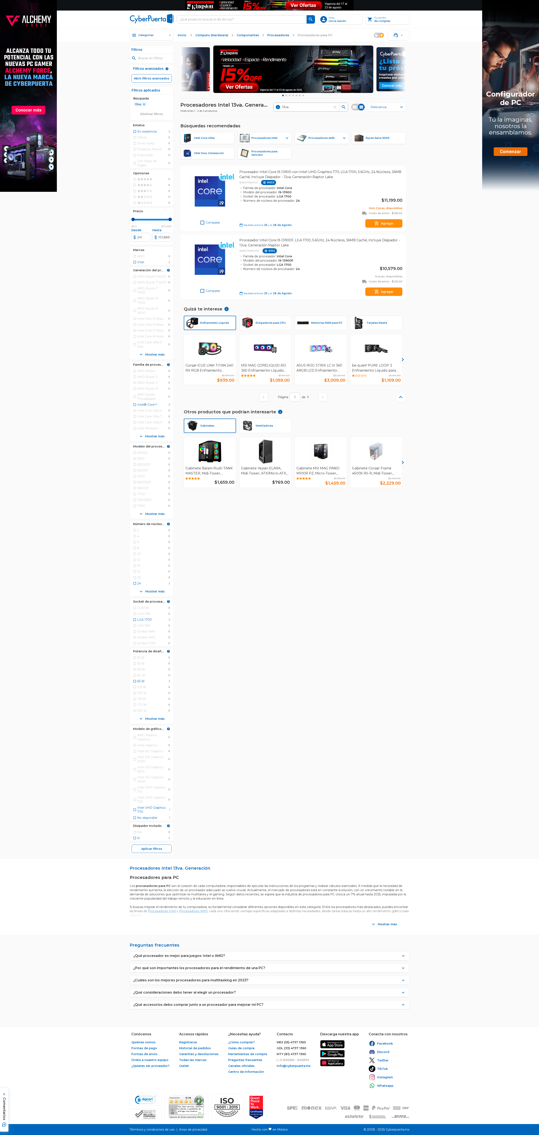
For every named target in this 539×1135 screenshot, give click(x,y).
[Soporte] (398, 35)
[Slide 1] (283, 95)
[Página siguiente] (323, 397)
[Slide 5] (296, 95)
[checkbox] (145, 131)
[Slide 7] (303, 95)
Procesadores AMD (193, 911)
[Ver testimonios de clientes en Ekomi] (186, 1107)
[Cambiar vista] (358, 107)
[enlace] (332, 1044)
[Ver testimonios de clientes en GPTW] (256, 1107)
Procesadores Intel (162, 911)
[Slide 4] (293, 95)
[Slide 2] (286, 95)
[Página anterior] (263, 397)
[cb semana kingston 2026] (293, 69)
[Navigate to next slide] (401, 359)
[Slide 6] (300, 95)
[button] (227, 1107)
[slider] (133, 219)
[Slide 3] (290, 95)
